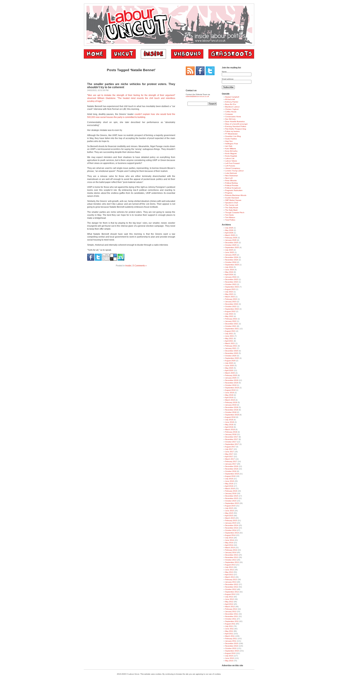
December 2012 (231, 584)
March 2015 (230, 518)
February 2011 (231, 638)
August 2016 (230, 476)
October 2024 (230, 262)
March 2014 (230, 547)
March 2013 (230, 577)
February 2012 (231, 609)
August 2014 (230, 535)
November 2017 (231, 439)
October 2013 (230, 560)
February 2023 (231, 299)
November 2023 (231, 282)
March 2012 (230, 607)
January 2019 (230, 405)
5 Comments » (140, 265)
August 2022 (230, 311)
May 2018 (229, 425)
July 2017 (229, 449)
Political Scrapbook (233, 188)
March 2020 (230, 373)
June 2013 (229, 570)
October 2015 (230, 501)
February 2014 (231, 550)
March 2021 (230, 343)
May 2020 (229, 368)
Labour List (229, 158)
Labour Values (231, 161)
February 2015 (231, 520)
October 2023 (230, 284)
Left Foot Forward (232, 163)
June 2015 (229, 511)
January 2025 (230, 255)
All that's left (230, 99)
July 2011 (229, 626)
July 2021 (229, 333)
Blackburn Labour (232, 107)
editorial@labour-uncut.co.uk (197, 96)
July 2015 (229, 508)
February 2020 (231, 375)
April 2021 (229, 341)
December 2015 (231, 496)
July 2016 (229, 479)
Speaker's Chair (231, 203)
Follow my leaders (232, 131)
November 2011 (231, 616)
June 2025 (229, 252)
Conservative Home (233, 117)
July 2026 (229, 228)
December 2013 (231, 555)
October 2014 (230, 530)
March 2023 (230, 297)
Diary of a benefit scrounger (236, 124)
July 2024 (229, 267)
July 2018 (229, 420)
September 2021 (232, 329)
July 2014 (229, 538)
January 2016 (230, 493)
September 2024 (232, 265)
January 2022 (230, 321)
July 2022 (229, 314)
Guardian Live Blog (233, 136)
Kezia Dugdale (231, 156)
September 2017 (232, 444)
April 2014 (229, 545)
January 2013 (230, 582)
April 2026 (229, 233)
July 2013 (229, 567)
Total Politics (230, 220)
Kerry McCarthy (231, 151)
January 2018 (230, 434)
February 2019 (231, 402)
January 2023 (230, 302)
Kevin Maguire (231, 153)
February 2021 (231, 346)
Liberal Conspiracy (232, 168)
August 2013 (230, 565)
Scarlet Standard (232, 198)
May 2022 (229, 316)
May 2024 (229, 272)
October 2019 (230, 385)
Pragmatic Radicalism (233, 190)
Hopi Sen (229, 141)
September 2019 (232, 388)
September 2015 (232, 503)
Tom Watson (230, 217)
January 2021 (230, 348)
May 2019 (229, 395)
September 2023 (232, 287)
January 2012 (230, 611)
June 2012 (229, 599)
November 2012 (231, 587)
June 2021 (229, 336)
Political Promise (231, 185)
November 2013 (231, 557)
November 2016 (231, 469)
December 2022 (231, 304)
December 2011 (231, 614)
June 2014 (229, 540)
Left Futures (230, 166)
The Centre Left (231, 205)
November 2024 (231, 260)
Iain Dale (228, 146)
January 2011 (230, 641)
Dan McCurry (230, 119)
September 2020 (232, 358)
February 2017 (231, 461)
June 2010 (229, 658)
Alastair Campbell (232, 97)
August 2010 (230, 653)
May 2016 (229, 484)
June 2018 (229, 422)
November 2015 (231, 498)
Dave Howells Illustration (235, 121)
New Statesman (231, 176)
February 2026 (231, 238)
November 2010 (231, 646)
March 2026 (230, 235)
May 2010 (229, 661)
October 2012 (230, 589)
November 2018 (231, 410)
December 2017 (231, 437)
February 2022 (231, 319)
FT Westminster (231, 134)
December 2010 (231, 643)
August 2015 (230, 506)
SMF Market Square (233, 200)
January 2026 (230, 240)
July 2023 (229, 292)
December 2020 (231, 351)
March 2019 (230, 400)
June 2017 (229, 452)
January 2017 (230, 464)
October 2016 (230, 471)
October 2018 (230, 412)
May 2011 (229, 631)
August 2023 (230, 289)
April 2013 (229, 575)
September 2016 (232, 474)
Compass (229, 114)
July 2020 (229, 363)
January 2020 (230, 378)
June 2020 (229, 365)
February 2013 (231, 579)
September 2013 (232, 562)
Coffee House (230, 112)
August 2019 (230, 390)
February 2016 (231, 491)
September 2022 (232, 309)
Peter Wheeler (231, 180)
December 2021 (231, 324)
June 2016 (229, 481)
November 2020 (231, 353)
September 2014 (232, 533)
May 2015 (229, 513)
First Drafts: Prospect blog (235, 129)
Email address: (228, 79)
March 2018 (230, 429)
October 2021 (230, 326)
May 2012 (229, 602)
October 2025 (230, 245)
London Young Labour (234, 171)
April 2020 (229, 370)
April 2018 (229, 427)
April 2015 (229, 516)
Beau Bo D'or (230, 104)
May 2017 (229, 454)
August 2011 (230, 624)
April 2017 (229, 456)
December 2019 (231, 380)
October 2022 (230, 306)
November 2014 (231, 528)
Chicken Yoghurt (232, 109)
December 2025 (231, 242)
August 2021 (230, 331)
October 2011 (230, 619)
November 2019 (231, 383)
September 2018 (232, 415)
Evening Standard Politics (235, 126)
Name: (224, 72)
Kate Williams (230, 149)
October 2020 (230, 356)
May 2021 (229, 338)
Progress (228, 193)
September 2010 (232, 651)
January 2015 (230, 523)
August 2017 (230, 447)
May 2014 (229, 543)
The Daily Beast (231, 208)
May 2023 (229, 294)
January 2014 (230, 552)
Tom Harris (229, 215)
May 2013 (229, 572)
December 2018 (231, 407)
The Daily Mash (231, 210)
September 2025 (232, 247)
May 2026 (229, 230)
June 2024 (229, 270)
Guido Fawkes (231, 139)
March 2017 (230, 459)
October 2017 (230, 442)
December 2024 (231, 257)
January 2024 (230, 277)
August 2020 (230, 361)
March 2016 (230, 488)
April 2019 (229, 397)
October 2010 (230, 648)
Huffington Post (231, 144)
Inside (128, 265)
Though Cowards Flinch (234, 212)
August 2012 (230, 594)
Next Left (229, 178)
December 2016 (231, 466)
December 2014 (231, 525)
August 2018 (230, 417)
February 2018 (231, 432)
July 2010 (229, 656)
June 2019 (229, 393)
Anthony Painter (231, 102)
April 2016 (229, 486)
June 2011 (229, 629)
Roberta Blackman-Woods (235, 195)
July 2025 (229, 250)
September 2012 (232, 592)
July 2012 (229, 597)
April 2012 (229, 604)
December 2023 (231, 279)
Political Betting (231, 183)
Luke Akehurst (231, 173)
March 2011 (230, 636)
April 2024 (229, 274)
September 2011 (232, 621)
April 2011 (229, 634)
